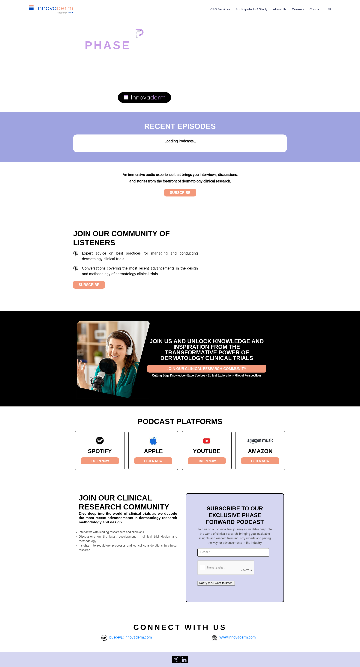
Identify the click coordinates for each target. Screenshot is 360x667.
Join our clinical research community (206, 369)
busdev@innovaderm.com (130, 637)
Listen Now (100, 461)
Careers (298, 9)
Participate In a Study (251, 9)
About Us (279, 9)
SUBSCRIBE (180, 193)
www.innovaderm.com (237, 637)
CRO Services (220, 9)
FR (329, 9)
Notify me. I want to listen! (216, 583)
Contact (316, 9)
